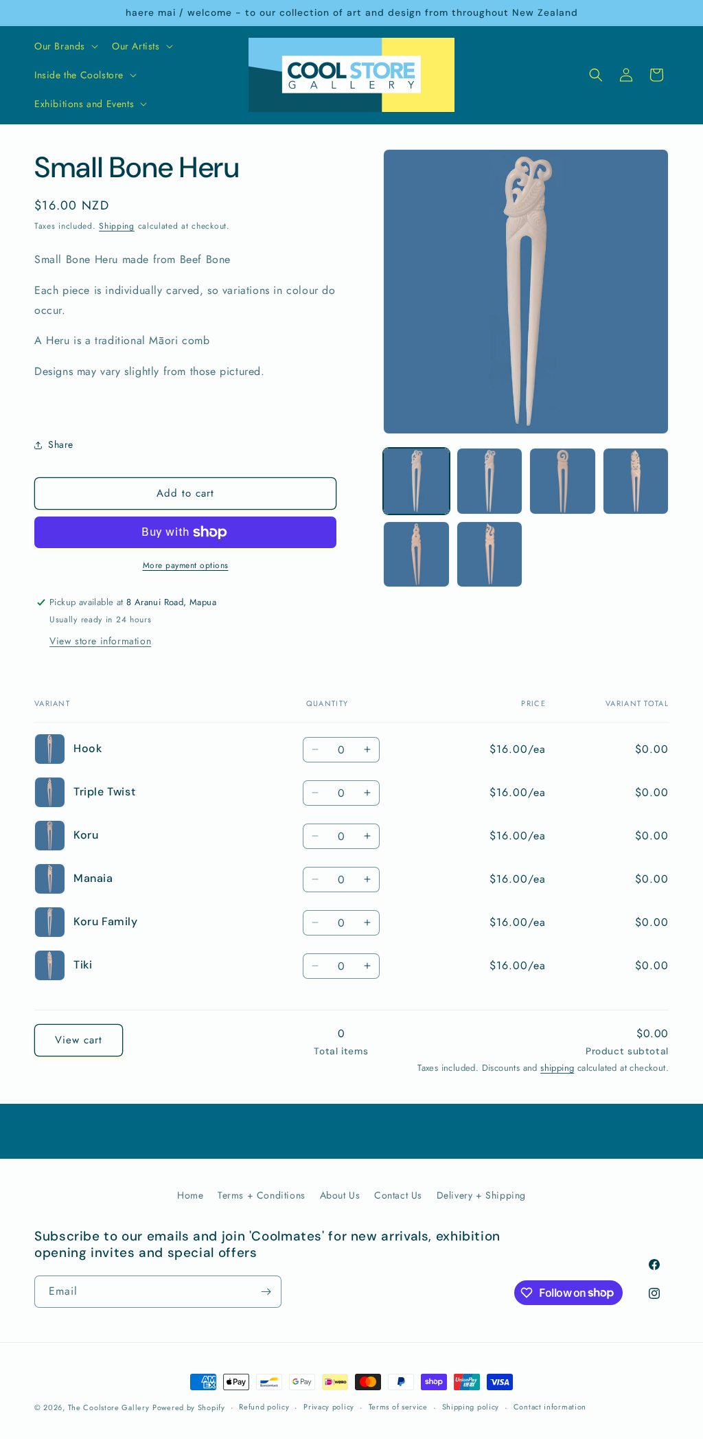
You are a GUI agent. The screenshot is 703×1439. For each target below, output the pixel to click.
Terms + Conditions (262, 1195)
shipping (557, 1067)
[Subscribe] (266, 1292)
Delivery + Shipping (481, 1195)
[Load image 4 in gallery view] (636, 481)
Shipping (117, 226)
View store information (100, 641)
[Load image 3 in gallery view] (562, 481)
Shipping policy (471, 1406)
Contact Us (398, 1195)
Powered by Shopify (188, 1407)
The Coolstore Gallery (109, 1407)
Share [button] (60, 444)
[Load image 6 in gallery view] (489, 554)
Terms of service (398, 1406)
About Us (340, 1195)
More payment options (186, 565)
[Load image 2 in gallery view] (489, 481)
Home (190, 1195)
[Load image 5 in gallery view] (416, 554)
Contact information (550, 1406)
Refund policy (264, 1406)
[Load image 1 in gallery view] (416, 481)
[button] (65, 46)
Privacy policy (328, 1406)
